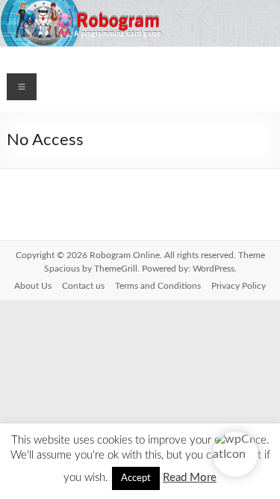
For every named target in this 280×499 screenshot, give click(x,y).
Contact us (83, 285)
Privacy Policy (238, 285)
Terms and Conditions (158, 285)
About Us (33, 285)
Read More (190, 477)
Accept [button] (136, 478)
